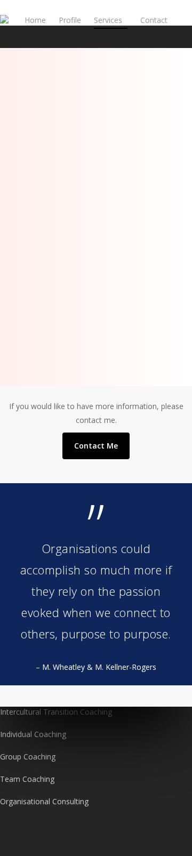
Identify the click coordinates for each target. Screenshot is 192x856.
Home (35, 20)
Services (108, 20)
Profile (70, 20)
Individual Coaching (33, 734)
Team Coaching (27, 779)
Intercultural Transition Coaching (56, 712)
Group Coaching (27, 756)
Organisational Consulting (44, 801)
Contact (153, 20)
